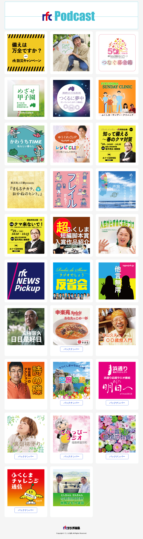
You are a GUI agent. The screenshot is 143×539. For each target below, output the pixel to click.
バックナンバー (71, 349)
